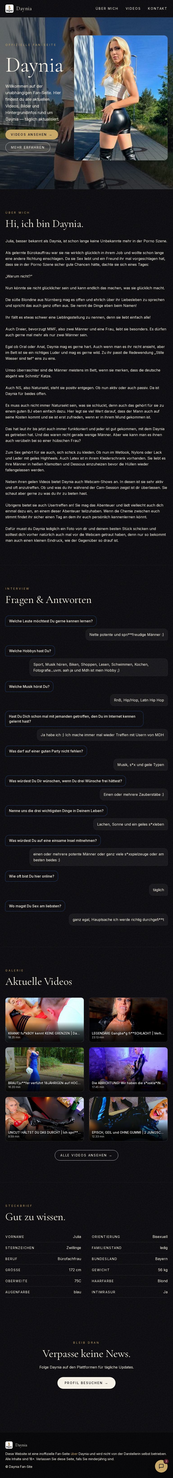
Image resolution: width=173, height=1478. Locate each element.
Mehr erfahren (28, 147)
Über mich (107, 8)
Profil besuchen (87, 1383)
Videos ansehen (32, 134)
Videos (133, 8)
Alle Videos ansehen (86, 1155)
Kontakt (158, 8)
